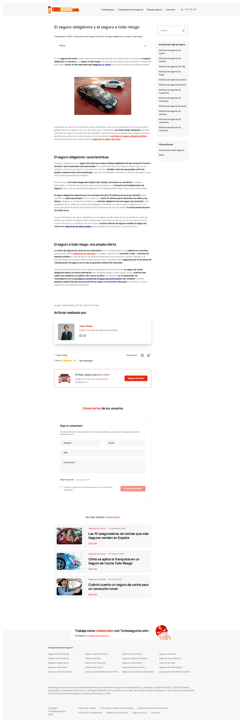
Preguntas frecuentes (117, 713)
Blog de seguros (154, 9)
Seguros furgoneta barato (134, 658)
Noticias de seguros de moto (172, 85)
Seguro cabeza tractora (96, 654)
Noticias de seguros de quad (172, 106)
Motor (161, 155)
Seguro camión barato (58, 658)
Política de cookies (87, 708)
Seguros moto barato (132, 654)
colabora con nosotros (97, 636)
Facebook (142, 355)
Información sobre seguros (171, 150)
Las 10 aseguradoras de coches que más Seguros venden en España (118, 536)
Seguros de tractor (94, 667)
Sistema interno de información (153, 708)
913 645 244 (191, 9)
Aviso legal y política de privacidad (116, 708)
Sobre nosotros (139, 713)
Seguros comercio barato (60, 672)
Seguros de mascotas (95, 663)
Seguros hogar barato (58, 663)
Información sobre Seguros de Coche (89, 37)
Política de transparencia (90, 713)
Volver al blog (62, 355)
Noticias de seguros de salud (172, 80)
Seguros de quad (167, 654)
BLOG (69, 37)
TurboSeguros (107, 9)
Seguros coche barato (58, 654)
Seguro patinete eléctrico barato (174, 672)
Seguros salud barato (132, 663)
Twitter (85, 335)
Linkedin (80, 335)
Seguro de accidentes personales (138, 672)
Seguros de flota (93, 658)
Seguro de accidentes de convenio (101, 672)
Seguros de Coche (97, 528)
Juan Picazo (86, 326)
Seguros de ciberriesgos (170, 667)
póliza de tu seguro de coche (106, 139)
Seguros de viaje (167, 663)
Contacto (170, 9)
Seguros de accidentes (170, 658)
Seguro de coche (136, 378)
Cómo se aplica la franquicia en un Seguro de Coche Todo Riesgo (114, 561)
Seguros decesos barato (133, 667)
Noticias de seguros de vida (172, 66)
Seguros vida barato (57, 667)
